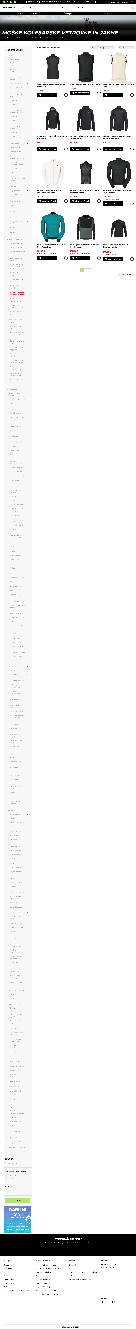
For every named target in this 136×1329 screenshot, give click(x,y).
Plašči (12, 621)
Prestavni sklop (14, 666)
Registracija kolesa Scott (46, 1272)
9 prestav (15, 515)
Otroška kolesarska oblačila (15, 321)
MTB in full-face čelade (15, 918)
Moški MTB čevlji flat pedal (16, 958)
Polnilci (12, 430)
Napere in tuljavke (17, 578)
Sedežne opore (15, 728)
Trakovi (12, 568)
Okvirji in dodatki (15, 191)
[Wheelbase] (6, 8)
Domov (4, 38)
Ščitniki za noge (16, 1117)
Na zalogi (12, 1163)
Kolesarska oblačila (51, 8)
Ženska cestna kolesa (15, 70)
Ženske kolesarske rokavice (17, 355)
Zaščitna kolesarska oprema (16, 1106)
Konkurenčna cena (44, 1283)
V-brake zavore (15, 797)
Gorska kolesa (14, 144)
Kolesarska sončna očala (17, 1034)
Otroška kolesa (14, 217)
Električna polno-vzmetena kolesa (16, 111)
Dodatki (13, 403)
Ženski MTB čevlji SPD (16, 984)
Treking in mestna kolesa (15, 223)
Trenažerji (13, 1099)
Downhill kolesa (16, 147)
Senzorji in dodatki (17, 907)
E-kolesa (12, 409)
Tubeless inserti (16, 656)
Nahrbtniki (14, 998)
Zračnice (13, 661)
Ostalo (12, 863)
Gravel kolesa (13, 186)
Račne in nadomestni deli (16, 596)
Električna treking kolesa (16, 127)
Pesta (12, 590)
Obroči (12, 582)
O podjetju (73, 1265)
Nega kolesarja (15, 850)
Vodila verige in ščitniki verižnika (16, 536)
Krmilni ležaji (14, 559)
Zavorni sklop (13, 767)
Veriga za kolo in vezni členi (16, 491)
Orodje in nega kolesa (17, 1058)
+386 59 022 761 (32, 2)
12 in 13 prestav (17, 505)
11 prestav (15, 500)
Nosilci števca (15, 903)
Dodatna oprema (15, 814)
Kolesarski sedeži (16, 711)
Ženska (14, 104)
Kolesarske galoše (15, 247)
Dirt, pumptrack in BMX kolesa (15, 78)
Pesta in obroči (14, 574)
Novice (71, 1269)
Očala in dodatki (14, 1029)
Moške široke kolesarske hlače (16, 300)
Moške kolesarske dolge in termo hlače (16, 266)
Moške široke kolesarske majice (16, 306)
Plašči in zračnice (15, 613)
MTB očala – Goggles (14, 1047)
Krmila (12, 551)
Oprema (38, 8)
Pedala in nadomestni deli (16, 462)
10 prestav (15, 496)
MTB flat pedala (17, 472)
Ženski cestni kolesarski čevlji (16, 971)
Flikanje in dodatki (17, 617)
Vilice (12, 757)
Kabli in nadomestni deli (16, 425)
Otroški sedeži (14, 1087)
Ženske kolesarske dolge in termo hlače (17, 334)
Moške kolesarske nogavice (16, 280)
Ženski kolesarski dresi (16, 381)
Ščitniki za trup (15, 1126)
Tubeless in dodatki (17, 652)
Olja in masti (14, 747)
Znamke (90, 8)
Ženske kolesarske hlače (17, 342)
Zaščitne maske (14, 1131)
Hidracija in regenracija (17, 1148)
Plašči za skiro (17, 642)
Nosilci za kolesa (14, 1004)
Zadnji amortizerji (16, 762)
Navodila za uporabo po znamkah (50, 1276)
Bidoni (12, 818)
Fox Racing (13, 1176)
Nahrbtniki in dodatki (16, 990)
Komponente (27, 8)
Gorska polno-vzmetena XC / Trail (17, 157)
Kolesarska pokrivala (16, 243)
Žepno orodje (15, 1081)
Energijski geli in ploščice (15, 1142)
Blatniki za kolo (15, 822)
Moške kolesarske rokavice (16, 287)
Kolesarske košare (16, 831)
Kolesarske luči (15, 835)
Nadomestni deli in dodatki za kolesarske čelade (17, 925)
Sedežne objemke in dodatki (17, 723)
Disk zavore (14, 775)
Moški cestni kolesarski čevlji (16, 951)
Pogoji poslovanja (43, 1287)
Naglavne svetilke (16, 846)
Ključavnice (14, 827)
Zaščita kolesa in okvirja (16, 211)
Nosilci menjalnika (17, 201)
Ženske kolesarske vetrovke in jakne (17, 362)
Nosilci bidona (15, 855)
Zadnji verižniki (17, 529)
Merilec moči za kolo (16, 456)
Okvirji (12, 205)
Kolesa (16, 8)
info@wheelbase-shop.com (80, 1280)
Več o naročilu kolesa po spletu (49, 1269)
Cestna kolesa (14, 59)
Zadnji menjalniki (16, 693)
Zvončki (13, 887)
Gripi (12, 547)
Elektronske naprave (16, 892)
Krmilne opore (15, 555)
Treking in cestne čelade (16, 939)
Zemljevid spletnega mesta (47, 1294)
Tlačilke (13, 878)
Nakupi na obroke (43, 1280)
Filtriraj (17, 1200)
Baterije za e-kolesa (17, 413)
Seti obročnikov (16, 601)
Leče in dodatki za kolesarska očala (16, 1040)
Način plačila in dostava (46, 1265)
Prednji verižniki (18, 525)
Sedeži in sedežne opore (15, 706)
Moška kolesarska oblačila (31, 38)
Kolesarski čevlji (14, 946)
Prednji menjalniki (16, 686)
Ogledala (13, 859)
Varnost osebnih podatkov (47, 1290)
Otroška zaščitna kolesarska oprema (17, 1112)
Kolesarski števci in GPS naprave (17, 897)
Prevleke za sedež (16, 867)
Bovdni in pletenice (17, 399)
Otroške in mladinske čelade (16, 933)
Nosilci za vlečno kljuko (16, 1016)
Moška (14, 100)
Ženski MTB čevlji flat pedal (16, 977)
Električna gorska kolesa (16, 95)
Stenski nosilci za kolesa (16, 1022)
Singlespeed (14, 486)
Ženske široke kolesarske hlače (16, 368)
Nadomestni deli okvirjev (16, 196)
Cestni (14, 629)
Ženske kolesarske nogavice (17, 349)
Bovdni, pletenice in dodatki (16, 394)
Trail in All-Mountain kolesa (17, 180)
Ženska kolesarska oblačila (15, 327)
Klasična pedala (17, 467)
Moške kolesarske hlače (16, 274)
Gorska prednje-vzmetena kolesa (16, 164)
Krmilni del (12, 543)
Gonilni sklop (13, 436)
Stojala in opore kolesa (16, 873)
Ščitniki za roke (15, 1121)
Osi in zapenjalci (16, 586)
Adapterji (13, 771)
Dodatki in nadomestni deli (16, 441)
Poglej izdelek (66, 95)
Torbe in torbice (16, 882)
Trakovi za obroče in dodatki (17, 607)
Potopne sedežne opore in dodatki (16, 717)
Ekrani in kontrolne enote (17, 418)
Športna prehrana (68, 8)
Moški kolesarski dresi (16, 313)
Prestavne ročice (16, 699)
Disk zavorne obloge (15, 781)
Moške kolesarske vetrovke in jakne (17, 293)
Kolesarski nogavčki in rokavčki (17, 253)
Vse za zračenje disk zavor (17, 1076)
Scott (10, 1179)
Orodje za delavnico (17, 1066)
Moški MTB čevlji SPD (16, 964)
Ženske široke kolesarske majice (16, 375)
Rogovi (12, 564)
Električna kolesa (15, 84)
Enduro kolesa (15, 152)
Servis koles (82, 8)
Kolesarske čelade (15, 913)
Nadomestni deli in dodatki (17, 741)
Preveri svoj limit (109, 13)
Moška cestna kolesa (15, 64)
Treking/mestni (17, 646)
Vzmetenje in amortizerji (13, 735)
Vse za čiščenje (15, 1070)
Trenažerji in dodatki (16, 1091)
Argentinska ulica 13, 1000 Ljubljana (86, 2)
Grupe (12, 670)
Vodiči (6, 1287)
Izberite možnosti (49, 95)
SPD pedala (16, 480)
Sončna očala (15, 1052)
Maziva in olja (15, 1062)
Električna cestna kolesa (16, 89)
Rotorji (12, 793)
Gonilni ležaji (14, 450)
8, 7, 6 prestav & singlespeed (17, 510)
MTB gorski (16, 638)
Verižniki (13, 521)
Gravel (14, 634)
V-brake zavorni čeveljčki (16, 802)
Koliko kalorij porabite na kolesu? (17, 1290)
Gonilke (13, 446)
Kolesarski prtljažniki (14, 841)
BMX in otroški (17, 625)
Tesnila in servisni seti (16, 752)
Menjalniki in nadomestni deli (16, 676)
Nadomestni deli (18, 476)
